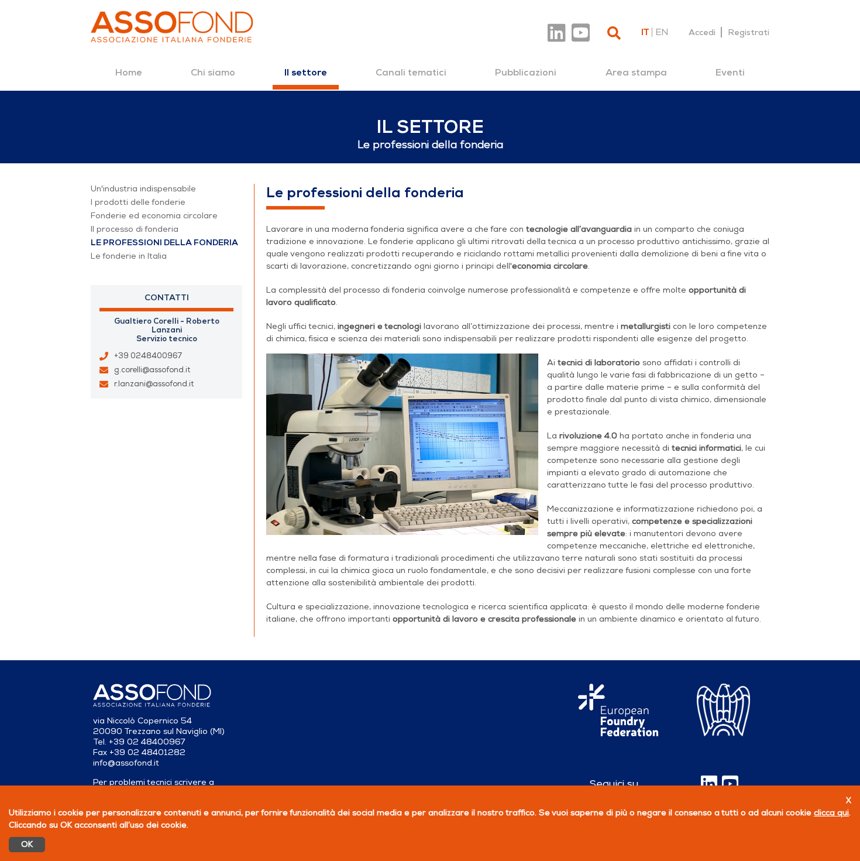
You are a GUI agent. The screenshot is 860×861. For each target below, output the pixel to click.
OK (27, 844)
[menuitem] (129, 72)
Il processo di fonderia (134, 229)
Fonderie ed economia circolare (154, 216)
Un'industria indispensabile (143, 189)
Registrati (748, 32)
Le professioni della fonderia (164, 243)
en (661, 32)
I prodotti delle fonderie (138, 202)
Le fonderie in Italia (129, 256)
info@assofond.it (126, 763)
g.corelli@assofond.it (152, 370)
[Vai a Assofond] (172, 27)
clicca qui (831, 813)
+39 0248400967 (148, 356)
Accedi (702, 32)
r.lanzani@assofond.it (154, 384)
